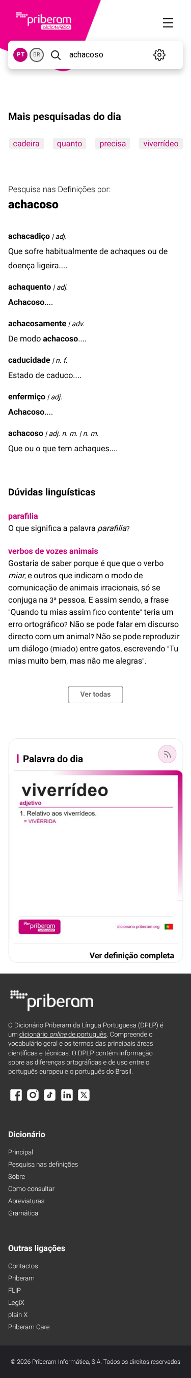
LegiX (16, 1303)
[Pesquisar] (55, 55)
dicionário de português (63, 1035)
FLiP (14, 1291)
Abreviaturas (26, 1201)
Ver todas (95, 695)
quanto (69, 143)
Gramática (23, 1213)
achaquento (29, 287)
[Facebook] (15, 1100)
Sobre (16, 1177)
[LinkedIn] (66, 1100)
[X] (84, 1100)
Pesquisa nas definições (43, 1165)
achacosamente (37, 323)
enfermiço (26, 396)
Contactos (23, 1266)
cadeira (26, 143)
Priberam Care (28, 1327)
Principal (20, 1152)
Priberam (21, 1278)
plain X (18, 1315)
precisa (112, 143)
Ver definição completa (132, 955)
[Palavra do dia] (167, 754)
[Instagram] (32, 1100)
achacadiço (29, 236)
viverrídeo (160, 143)
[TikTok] (50, 1100)
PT (20, 54)
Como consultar (31, 1189)
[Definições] (160, 55)
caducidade (29, 360)
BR (36, 54)
